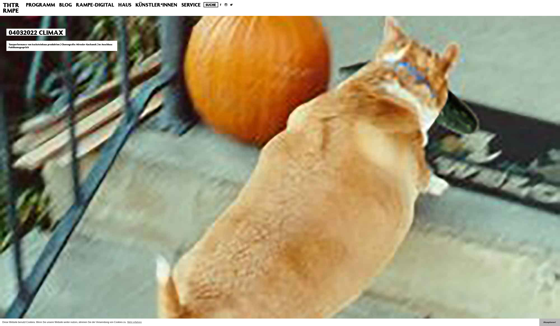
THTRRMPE (11, 7)
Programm (40, 4)
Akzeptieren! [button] (549, 322)
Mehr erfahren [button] (134, 322)
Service (191, 4)
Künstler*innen (156, 4)
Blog (65, 4)
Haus (124, 4)
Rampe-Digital (95, 4)
